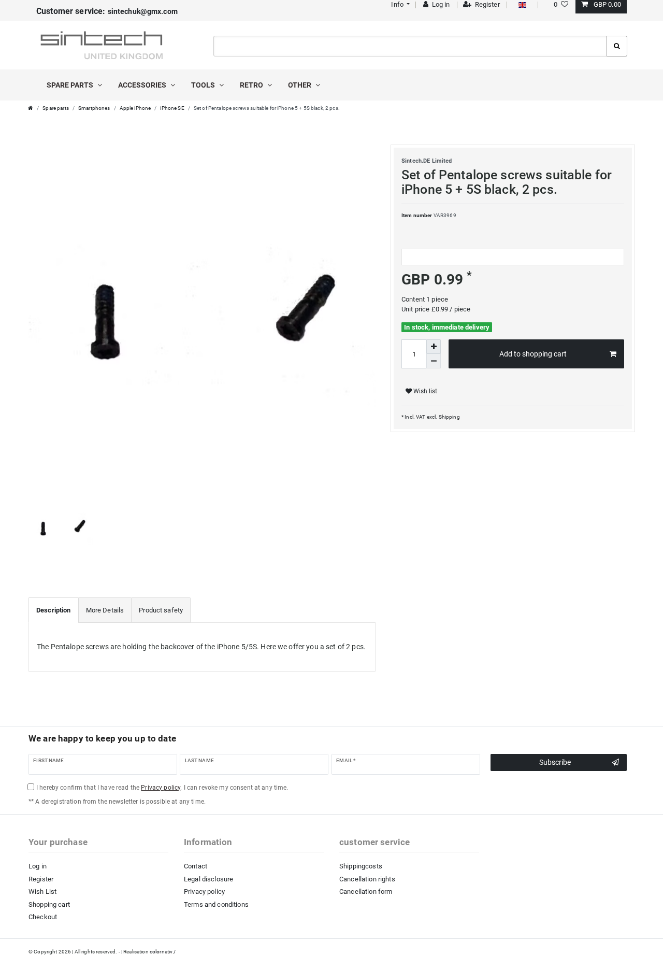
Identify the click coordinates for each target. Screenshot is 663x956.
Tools (204, 85)
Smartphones (94, 108)
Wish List (42, 891)
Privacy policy (204, 891)
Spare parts (71, 85)
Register (40, 879)
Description (53, 610)
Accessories (143, 85)
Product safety (161, 610)
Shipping (448, 416)
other (300, 85)
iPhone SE (172, 108)
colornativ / (163, 951)
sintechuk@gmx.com (107, 11)
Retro (252, 85)
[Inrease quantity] (433, 346)
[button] (400, 4)
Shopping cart (49, 904)
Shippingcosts (360, 866)
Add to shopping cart (533, 354)
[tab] (53, 610)
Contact (195, 866)
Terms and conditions (216, 904)
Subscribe (555, 762)
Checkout (42, 917)
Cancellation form (365, 891)
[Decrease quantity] (433, 361)
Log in (37, 866)
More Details (105, 610)
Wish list (424, 391)
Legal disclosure (208, 879)
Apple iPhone (135, 108)
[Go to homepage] (30, 108)
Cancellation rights (367, 879)
